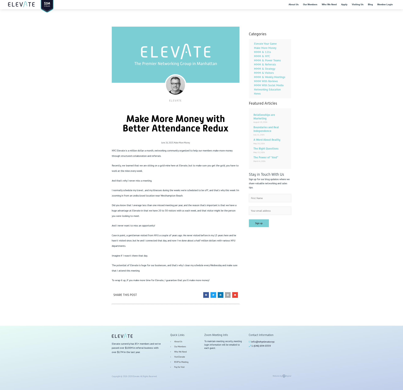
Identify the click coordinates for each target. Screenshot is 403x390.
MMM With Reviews (266, 81)
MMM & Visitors (264, 73)
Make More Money (182, 142)
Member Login (385, 4)
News (257, 93)
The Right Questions (265, 148)
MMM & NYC (262, 56)
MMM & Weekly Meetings (269, 77)
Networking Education (267, 89)
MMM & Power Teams (267, 60)
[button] (206, 295)
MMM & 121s (262, 52)
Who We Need (329, 4)
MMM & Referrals (265, 64)
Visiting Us (357, 4)
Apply (344, 4)
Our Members (310, 4)
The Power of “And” (265, 157)
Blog (370, 4)
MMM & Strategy (264, 68)
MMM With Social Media (269, 85)
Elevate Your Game (265, 43)
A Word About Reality (266, 139)
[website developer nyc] (281, 377)
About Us (294, 4)
